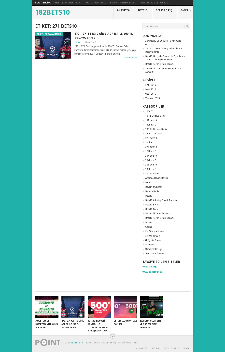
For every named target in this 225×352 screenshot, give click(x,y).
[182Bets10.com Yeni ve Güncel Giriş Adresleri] (151, 307)
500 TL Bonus (152, 173)
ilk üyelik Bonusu (153, 240)
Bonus (148, 222)
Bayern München (153, 187)
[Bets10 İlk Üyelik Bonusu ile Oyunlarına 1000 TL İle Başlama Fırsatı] (99, 307)
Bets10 (142, 10)
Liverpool (150, 244)
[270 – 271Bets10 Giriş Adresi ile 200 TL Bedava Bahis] (72, 307)
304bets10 (150, 160)
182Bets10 (52, 12)
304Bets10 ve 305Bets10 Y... (67, 3)
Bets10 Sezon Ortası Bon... (155, 3)
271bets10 (150, 151)
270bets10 (150, 142)
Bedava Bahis (152, 191)
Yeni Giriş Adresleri (154, 253)
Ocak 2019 (150, 93)
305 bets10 (151, 164)
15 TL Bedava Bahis (155, 115)
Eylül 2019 (150, 85)
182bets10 (150, 124)
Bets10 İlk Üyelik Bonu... (123, 3)
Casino (148, 227)
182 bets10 (151, 120)
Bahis (148, 182)
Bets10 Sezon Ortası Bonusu (159, 64)
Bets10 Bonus (152, 204)
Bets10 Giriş (164, 10)
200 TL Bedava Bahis (156, 129)
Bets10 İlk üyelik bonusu (157, 213)
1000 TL (149, 111)
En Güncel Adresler (154, 231)
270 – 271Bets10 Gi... (95, 3)
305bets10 (150, 169)
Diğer (184, 10)
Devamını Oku (131, 57)
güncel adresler (152, 235)
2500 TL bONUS (153, 133)
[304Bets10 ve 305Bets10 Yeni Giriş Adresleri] (46, 307)
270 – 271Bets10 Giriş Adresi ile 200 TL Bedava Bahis (103, 35)
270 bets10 (151, 138)
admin (77, 42)
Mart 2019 (150, 89)
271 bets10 (151, 147)
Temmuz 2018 (152, 98)
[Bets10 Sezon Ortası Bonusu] (125, 307)
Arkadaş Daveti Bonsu (156, 178)
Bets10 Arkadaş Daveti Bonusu (161, 200)
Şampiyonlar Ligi (153, 249)
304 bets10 (151, 155)
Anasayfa (123, 10)
